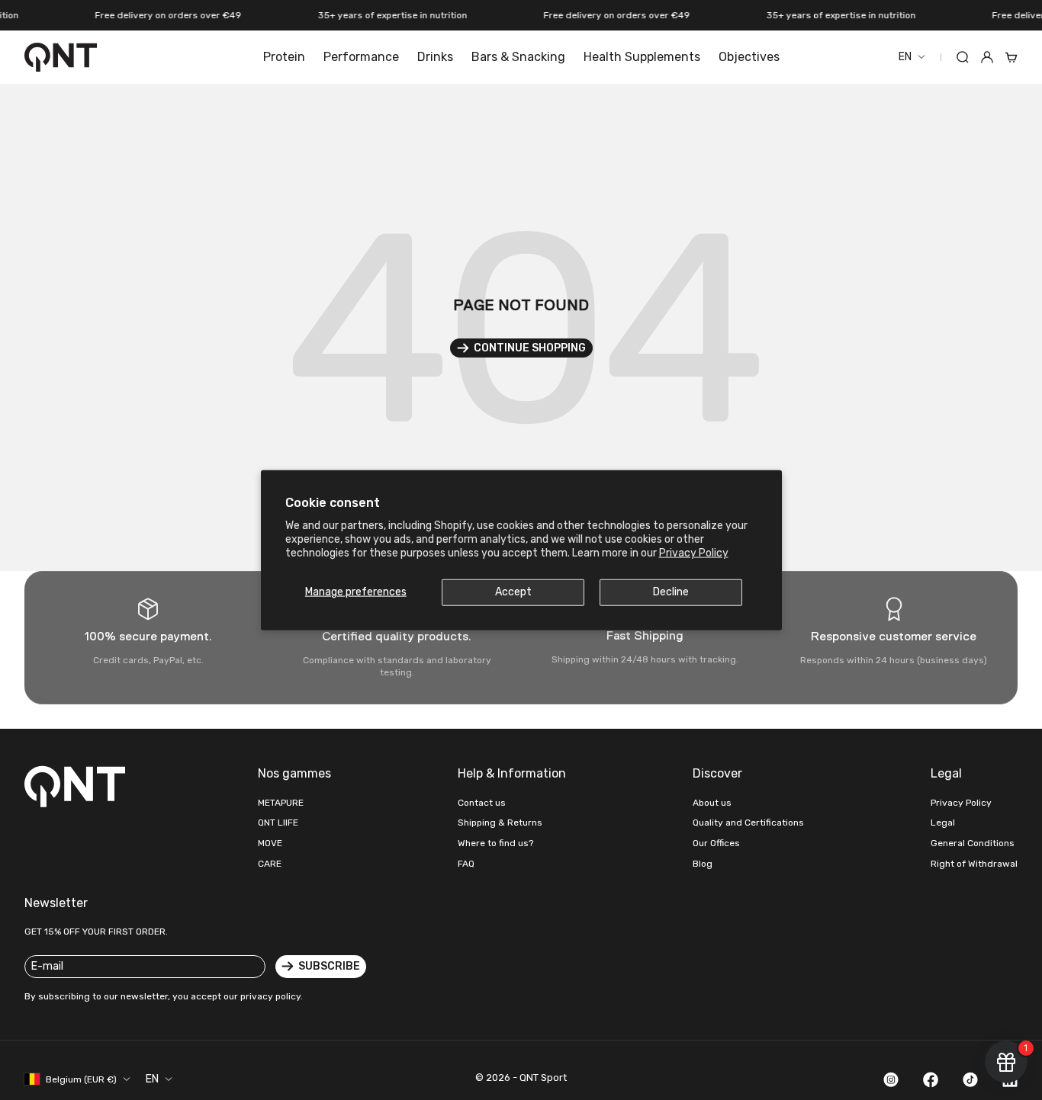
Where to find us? (495, 843)
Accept (513, 591)
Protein (284, 57)
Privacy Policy (693, 553)
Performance (361, 57)
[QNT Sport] (77, 786)
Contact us (482, 802)
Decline (671, 591)
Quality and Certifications (748, 822)
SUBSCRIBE (329, 966)
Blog (702, 863)
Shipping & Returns (500, 822)
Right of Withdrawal (974, 863)
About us (712, 802)
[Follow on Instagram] (891, 1079)
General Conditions (973, 843)
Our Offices (716, 843)
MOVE (270, 843)
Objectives (749, 57)
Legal (943, 822)
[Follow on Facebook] (930, 1079)
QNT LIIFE (278, 822)
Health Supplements (642, 57)
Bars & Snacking (518, 57)
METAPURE (281, 802)
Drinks (435, 57)
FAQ (466, 863)
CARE (269, 863)
